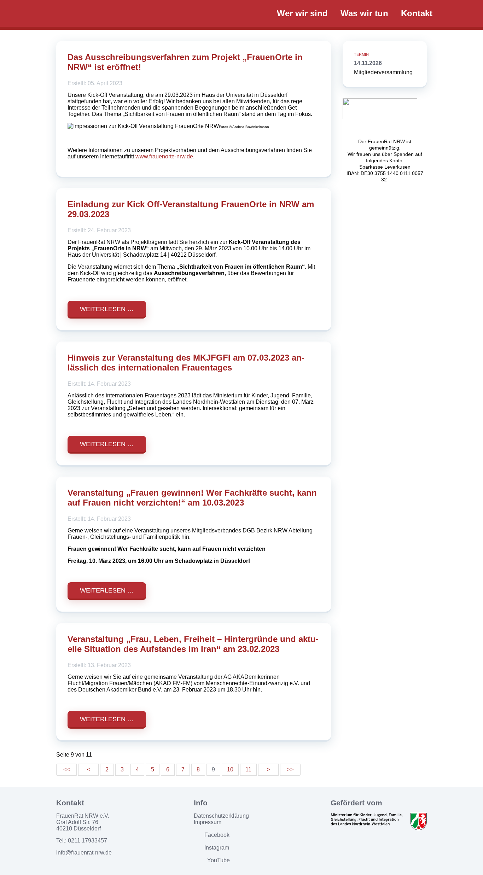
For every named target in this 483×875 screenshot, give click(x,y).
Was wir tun (364, 13)
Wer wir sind (302, 13)
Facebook (216, 835)
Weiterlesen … (107, 309)
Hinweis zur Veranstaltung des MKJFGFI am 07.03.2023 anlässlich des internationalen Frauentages (186, 362)
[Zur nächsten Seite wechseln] (268, 770)
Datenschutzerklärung (221, 816)
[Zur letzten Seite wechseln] (290, 770)
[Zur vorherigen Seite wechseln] (88, 770)
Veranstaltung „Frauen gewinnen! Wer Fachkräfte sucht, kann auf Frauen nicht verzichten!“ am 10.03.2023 (192, 497)
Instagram (216, 848)
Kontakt (416, 13)
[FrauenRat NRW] (160, 13)
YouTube (218, 860)
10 (230, 769)
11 (248, 769)
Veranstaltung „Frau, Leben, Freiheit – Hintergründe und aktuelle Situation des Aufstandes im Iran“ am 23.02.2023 (193, 644)
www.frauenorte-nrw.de (164, 156)
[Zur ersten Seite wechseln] (66, 770)
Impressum (207, 822)
